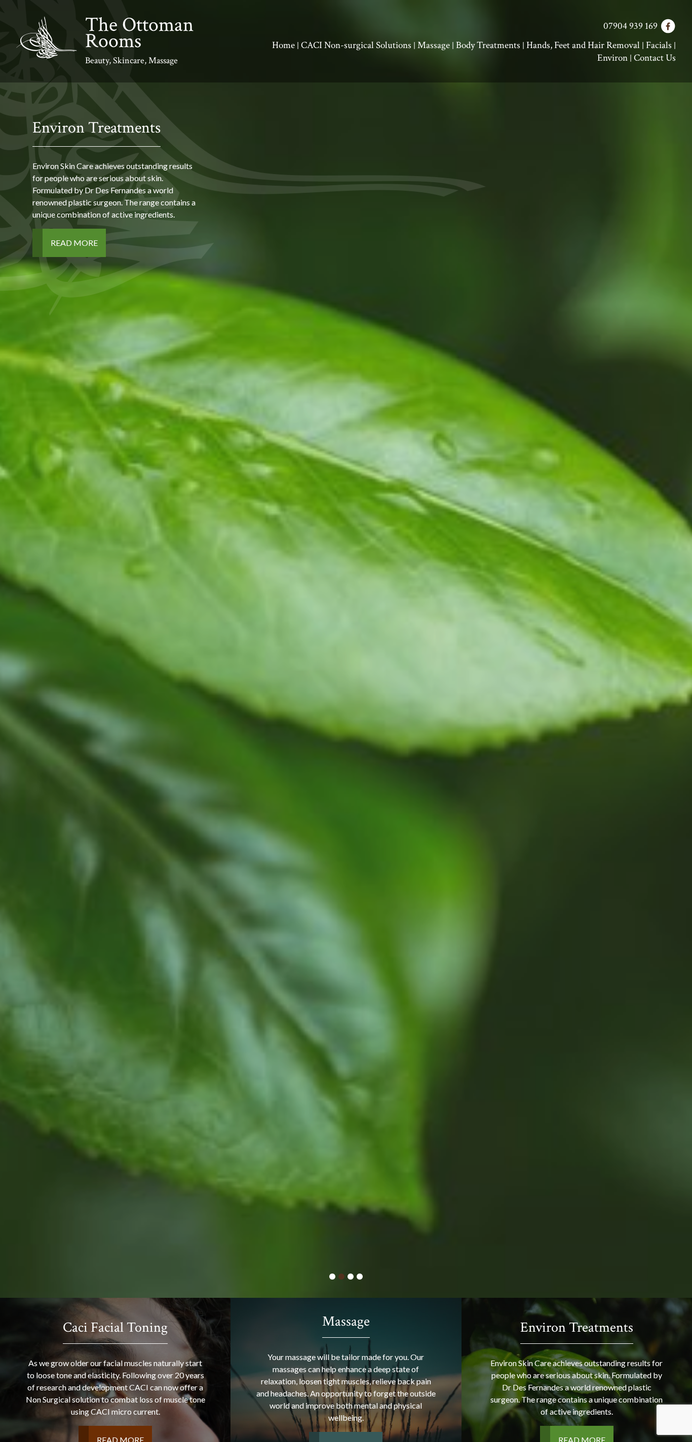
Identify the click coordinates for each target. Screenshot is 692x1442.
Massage (433, 45)
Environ (612, 58)
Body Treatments (488, 45)
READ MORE (627, 242)
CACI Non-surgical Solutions (356, 45)
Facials (659, 45)
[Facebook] (668, 26)
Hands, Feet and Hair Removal (583, 45)
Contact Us (655, 58)
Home (283, 45)
